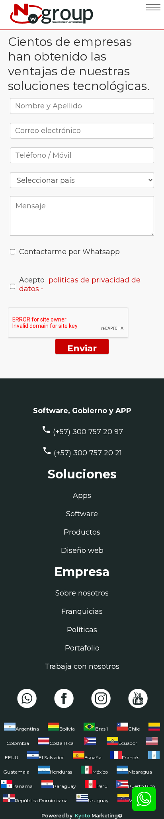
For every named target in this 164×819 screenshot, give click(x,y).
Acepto (80, 284)
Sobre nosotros (82, 593)
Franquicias (82, 611)
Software (82, 513)
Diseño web (82, 550)
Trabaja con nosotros (82, 666)
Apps (82, 495)
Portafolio (82, 648)
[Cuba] (90, 745)
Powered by (56, 816)
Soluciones (82, 474)
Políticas (82, 629)
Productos (82, 532)
